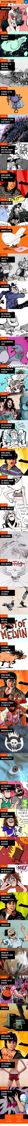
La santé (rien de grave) (7, 481)
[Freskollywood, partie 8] (14, 712)
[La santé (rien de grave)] (14, 489)
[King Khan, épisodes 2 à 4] (14, 1045)
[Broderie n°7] (14, 767)
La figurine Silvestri (6, 1064)
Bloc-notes (6, 564)
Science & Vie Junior (6, 92)
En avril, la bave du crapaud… (6, 66)
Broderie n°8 (6, 730)
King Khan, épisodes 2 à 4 (7, 1037)
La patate (5, 286)
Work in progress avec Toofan (7, 955)
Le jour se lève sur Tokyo (7, 120)
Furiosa (4, 1008)
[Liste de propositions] (14, 823)
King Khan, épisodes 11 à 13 (6, 177)
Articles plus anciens (9, 1119)
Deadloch (5, 925)
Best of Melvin (4, 620)
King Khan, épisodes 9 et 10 (6, 455)
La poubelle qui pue (6, 787)
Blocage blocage (4, 842)
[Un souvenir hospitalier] (14, 434)
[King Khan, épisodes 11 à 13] (14, 184)
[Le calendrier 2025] (14, 351)
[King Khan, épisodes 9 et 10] (14, 462)
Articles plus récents (19, 1119)
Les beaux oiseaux (5, 592)
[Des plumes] (14, 545)
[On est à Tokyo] (14, 267)
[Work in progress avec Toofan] (14, 962)
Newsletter (6, 230)
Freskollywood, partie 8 (7, 703)
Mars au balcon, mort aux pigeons (7, 149)
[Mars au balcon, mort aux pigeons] (14, 156)
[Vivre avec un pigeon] (14, 378)
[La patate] (14, 295)
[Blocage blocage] (14, 850)
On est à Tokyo (4, 259)
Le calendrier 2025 (7, 342)
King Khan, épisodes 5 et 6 (7, 898)
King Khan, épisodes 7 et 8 (7, 676)
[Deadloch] (14, 934)
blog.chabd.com (8, 1)
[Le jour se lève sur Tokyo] (14, 128)
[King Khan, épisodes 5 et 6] (14, 906)
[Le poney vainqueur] (14, 656)
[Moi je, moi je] (14, 517)
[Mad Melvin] (14, 212)
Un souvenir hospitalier (6, 426)
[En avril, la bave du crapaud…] (14, 73)
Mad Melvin (6, 203)
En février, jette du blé (6, 315)
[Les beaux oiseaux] (14, 601)
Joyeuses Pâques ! (4, 37)
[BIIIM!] (14, 406)
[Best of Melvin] (14, 628)
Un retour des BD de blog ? (7, 870)
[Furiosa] (14, 1017)
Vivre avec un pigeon (7, 370)
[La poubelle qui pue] (14, 795)
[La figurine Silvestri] (14, 1073)
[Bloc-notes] (14, 573)
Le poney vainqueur (5, 648)
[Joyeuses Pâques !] (14, 45)
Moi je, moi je (7, 508)
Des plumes (6, 536)
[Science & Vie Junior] (14, 101)
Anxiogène (5, 8)
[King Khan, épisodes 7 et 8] (14, 684)
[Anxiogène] (14, 17)
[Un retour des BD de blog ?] (14, 878)
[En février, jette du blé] (14, 323)
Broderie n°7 (6, 758)
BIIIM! (3, 397)
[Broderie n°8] (14, 739)
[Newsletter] (14, 239)
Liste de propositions (7, 814)
